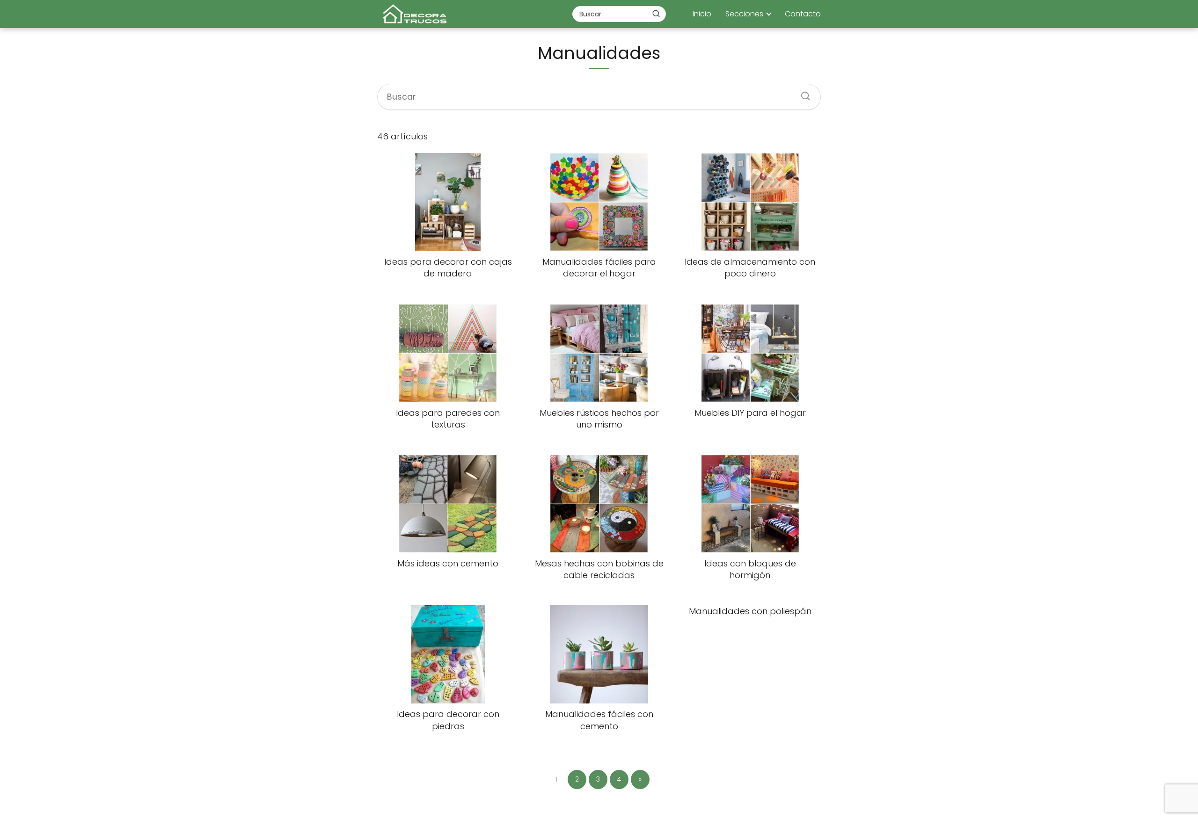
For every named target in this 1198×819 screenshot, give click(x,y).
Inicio (702, 13)
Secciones (744, 13)
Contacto (803, 13)
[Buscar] (656, 13)
